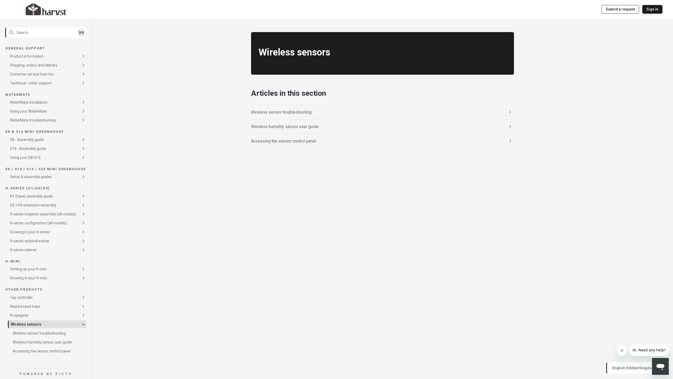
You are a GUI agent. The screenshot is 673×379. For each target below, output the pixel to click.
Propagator (19, 315)
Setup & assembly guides (31, 177)
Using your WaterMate (28, 111)
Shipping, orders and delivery (34, 65)
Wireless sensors (26, 324)
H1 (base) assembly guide (31, 196)
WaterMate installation (29, 102)
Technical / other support (31, 83)
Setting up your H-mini (28, 269)
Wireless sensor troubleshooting (39, 333)
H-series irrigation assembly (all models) (43, 214)
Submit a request (620, 9)
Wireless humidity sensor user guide (42, 342)
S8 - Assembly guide (27, 140)
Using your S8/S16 (25, 157)
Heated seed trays (25, 306)
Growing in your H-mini (28, 278)
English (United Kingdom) (634, 368)
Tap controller (21, 297)
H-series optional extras (29, 241)
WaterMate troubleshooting (33, 120)
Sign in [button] (652, 9)
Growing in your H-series (30, 232)
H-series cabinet (23, 250)
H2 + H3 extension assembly (33, 205)
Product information (27, 56)
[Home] (46, 9)
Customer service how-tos (32, 74)
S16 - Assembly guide (28, 148)
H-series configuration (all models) (38, 223)
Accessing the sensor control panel (41, 351)
